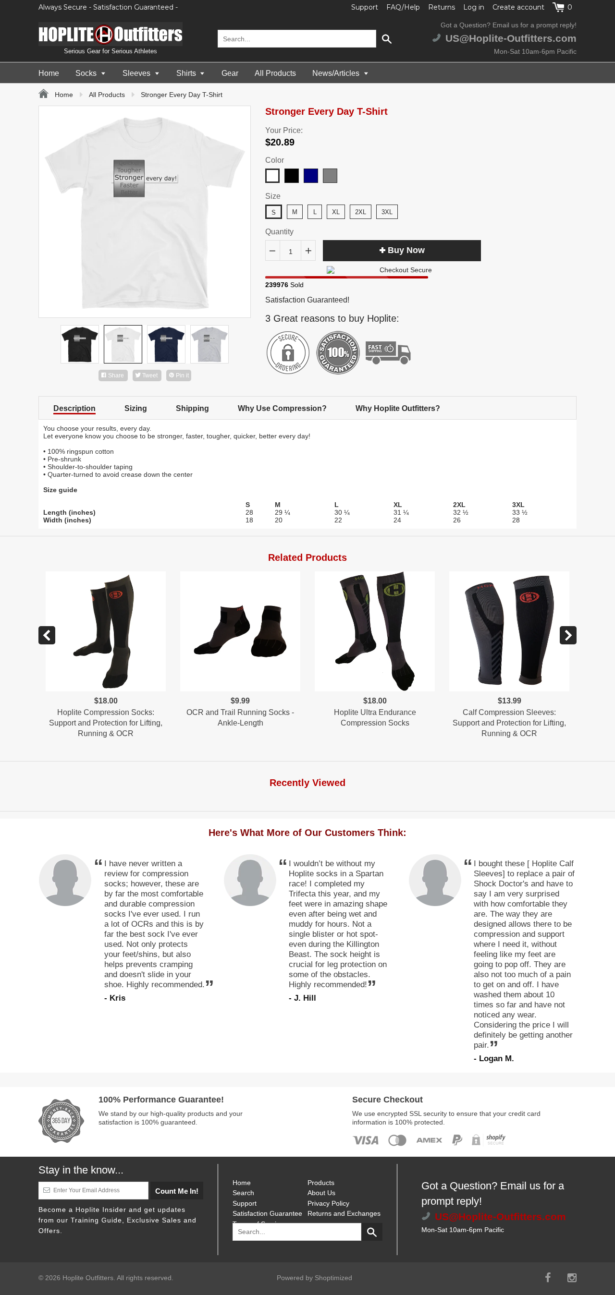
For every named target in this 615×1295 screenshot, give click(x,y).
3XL (387, 212)
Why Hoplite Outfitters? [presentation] (398, 408)
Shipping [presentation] (192, 408)
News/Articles (336, 73)
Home (48, 73)
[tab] (74, 408)
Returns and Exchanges (344, 1213)
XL (336, 212)
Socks (86, 73)
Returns (441, 7)
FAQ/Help (403, 7)
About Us (321, 1193)
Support (364, 7)
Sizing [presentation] (135, 408)
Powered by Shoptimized (314, 1278)
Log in (473, 7)
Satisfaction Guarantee (267, 1213)
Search (243, 1193)
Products (321, 1182)
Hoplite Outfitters (87, 1278)
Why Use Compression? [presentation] (282, 408)
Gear (229, 73)
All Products (275, 73)
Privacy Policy (328, 1203)
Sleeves (137, 73)
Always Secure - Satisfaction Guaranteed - (108, 7)
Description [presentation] (74, 408)
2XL (360, 212)
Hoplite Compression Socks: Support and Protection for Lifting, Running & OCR (105, 723)
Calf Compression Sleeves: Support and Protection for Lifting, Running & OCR (509, 723)
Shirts (187, 73)
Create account (518, 7)
